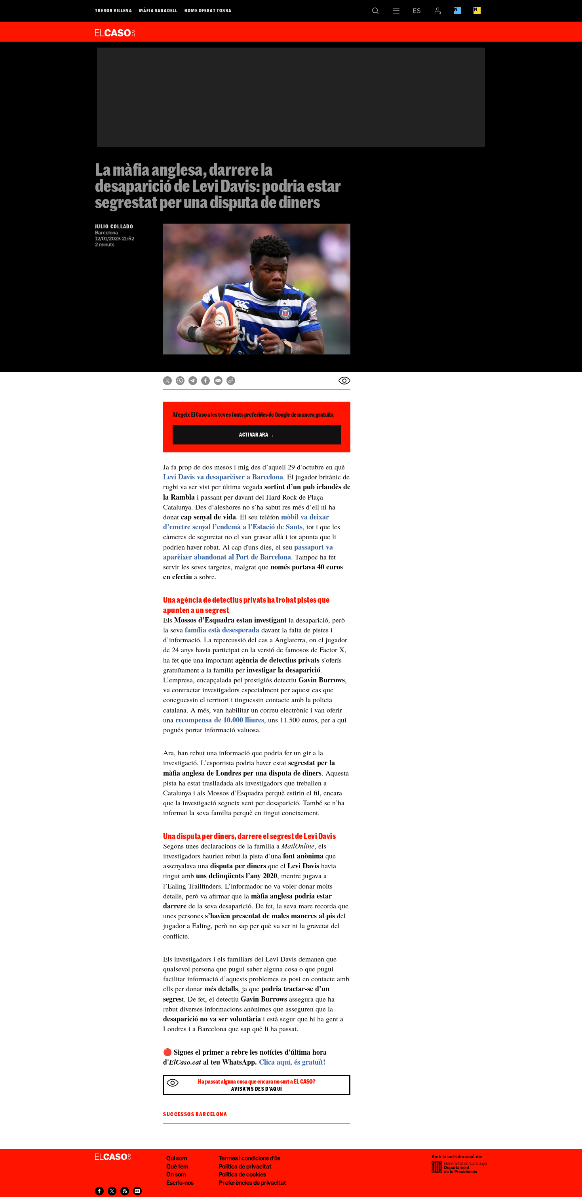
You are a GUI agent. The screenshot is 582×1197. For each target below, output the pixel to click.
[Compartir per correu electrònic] (218, 380)
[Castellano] (417, 10)
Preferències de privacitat (252, 1182)
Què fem (177, 1166)
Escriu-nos (180, 1182)
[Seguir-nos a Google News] (137, 1191)
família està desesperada (222, 629)
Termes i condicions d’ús (249, 1158)
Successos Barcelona (195, 1114)
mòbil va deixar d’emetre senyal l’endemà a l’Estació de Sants (246, 521)
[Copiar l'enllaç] (230, 380)
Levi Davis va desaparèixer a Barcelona (223, 476)
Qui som (176, 1158)
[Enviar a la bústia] (344, 380)
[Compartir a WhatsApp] (180, 380)
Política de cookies (242, 1174)
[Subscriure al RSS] (124, 1191)
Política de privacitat (245, 1166)
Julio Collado (114, 226)
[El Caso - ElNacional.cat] (113, 1157)
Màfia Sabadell (158, 10)
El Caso (115, 31)
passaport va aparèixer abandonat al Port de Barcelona (248, 552)
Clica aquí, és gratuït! (292, 1062)
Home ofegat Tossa (208, 10)
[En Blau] (457, 10)
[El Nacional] (477, 10)
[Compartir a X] (167, 380)
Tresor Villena (113, 10)
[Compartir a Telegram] (192, 380)
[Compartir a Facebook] (205, 380)
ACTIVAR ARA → (256, 434)
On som (176, 1174)
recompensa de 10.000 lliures (219, 719)
